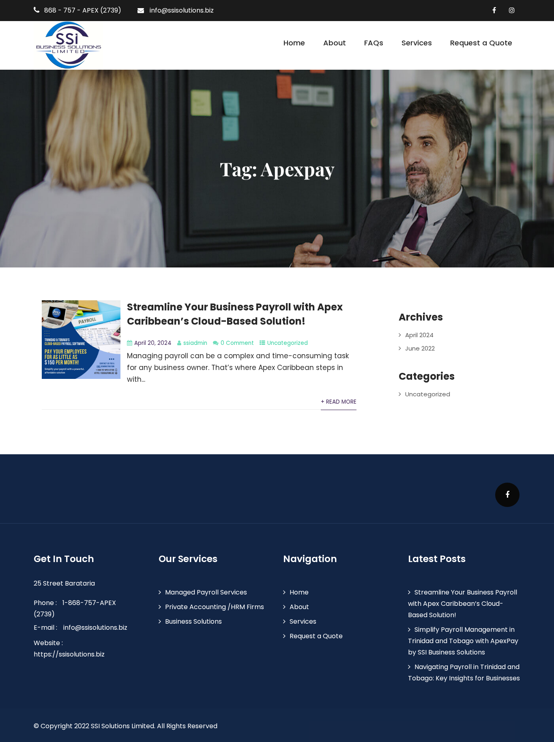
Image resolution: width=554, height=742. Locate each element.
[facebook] (494, 10)
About (334, 43)
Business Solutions (193, 621)
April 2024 (419, 335)
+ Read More (338, 402)
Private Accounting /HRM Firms (214, 607)
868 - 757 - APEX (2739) (82, 10)
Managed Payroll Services (206, 592)
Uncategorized (287, 343)
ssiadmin (195, 343)
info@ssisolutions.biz (182, 10)
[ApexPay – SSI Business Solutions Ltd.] (68, 45)
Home (294, 43)
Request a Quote (481, 43)
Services (417, 43)
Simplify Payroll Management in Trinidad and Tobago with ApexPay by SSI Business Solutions (463, 641)
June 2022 (420, 348)
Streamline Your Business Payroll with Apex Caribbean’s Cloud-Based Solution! (462, 604)
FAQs (373, 43)
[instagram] (511, 10)
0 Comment (237, 343)
